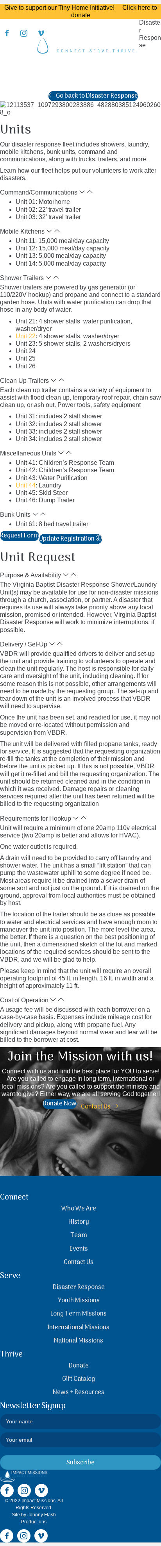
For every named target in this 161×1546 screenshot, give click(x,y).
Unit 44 (26, 485)
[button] (80, 192)
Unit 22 (26, 336)
